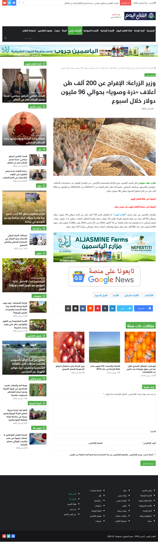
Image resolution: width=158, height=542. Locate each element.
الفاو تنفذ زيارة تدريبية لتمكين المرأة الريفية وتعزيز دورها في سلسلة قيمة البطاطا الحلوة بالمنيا (15, 414)
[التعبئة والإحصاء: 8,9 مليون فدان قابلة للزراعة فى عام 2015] (104, 347)
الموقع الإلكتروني (95, 442)
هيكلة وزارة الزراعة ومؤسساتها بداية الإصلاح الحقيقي (24, 140)
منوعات (98, 521)
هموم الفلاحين (45, 30)
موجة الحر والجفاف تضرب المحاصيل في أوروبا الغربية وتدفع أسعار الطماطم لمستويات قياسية (15, 390)
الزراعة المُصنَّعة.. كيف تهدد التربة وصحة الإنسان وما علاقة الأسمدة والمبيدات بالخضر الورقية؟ (15, 307)
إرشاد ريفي (122, 495)
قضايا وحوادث (95, 490)
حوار (125, 490)
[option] (24, 86)
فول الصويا (100, 295)
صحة (150, 521)
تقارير (125, 505)
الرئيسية (151, 30)
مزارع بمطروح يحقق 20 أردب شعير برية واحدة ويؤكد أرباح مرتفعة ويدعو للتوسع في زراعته (24, 217)
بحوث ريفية (122, 510)
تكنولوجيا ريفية (146, 515)
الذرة (115, 295)
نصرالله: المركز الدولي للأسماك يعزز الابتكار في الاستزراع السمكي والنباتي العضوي (15, 240)
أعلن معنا (72, 493)
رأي (100, 495)
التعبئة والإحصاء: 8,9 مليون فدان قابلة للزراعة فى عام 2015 (105, 367)
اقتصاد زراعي (75, 30)
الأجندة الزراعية (107, 30)
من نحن (73, 509)
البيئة (64, 30)
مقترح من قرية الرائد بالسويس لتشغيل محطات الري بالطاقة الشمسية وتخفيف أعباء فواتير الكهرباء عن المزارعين (27, 365)
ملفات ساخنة (121, 515)
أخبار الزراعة (139, 30)
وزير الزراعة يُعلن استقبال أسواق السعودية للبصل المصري (70, 367)
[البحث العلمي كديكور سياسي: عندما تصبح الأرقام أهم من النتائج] (37, 160)
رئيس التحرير (147, 490)
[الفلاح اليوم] (132, 16)
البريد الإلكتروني (149, 442)
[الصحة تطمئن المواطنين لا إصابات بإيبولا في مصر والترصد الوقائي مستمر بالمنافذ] (37, 439)
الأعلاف (148, 295)
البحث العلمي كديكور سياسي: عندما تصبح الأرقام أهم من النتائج (88, 3)
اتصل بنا (73, 498)
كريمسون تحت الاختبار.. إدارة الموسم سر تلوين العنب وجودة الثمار (27, 284)
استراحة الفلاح (29, 30)
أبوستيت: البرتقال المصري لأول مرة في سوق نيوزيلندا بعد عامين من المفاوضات (141, 368)
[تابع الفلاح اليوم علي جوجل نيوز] (105, 276)
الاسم (153, 431)
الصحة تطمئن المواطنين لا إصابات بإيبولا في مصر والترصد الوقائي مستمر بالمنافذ (15, 439)
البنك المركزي (131, 295)
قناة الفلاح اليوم (124, 30)
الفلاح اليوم (120, 214)
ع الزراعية (97, 500)
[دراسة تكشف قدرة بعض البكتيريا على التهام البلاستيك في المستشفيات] (37, 175)
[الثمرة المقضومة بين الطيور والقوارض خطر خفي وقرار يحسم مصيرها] (37, 325)
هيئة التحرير (72, 504)
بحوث (57, 30)
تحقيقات (98, 505)
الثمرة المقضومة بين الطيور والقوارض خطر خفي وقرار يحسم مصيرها (15, 324)
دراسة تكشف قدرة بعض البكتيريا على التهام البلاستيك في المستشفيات (15, 174)
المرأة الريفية (96, 510)
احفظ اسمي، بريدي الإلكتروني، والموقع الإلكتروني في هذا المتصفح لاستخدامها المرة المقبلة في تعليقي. (111, 454)
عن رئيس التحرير (70, 514)
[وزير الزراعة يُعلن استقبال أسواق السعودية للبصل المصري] (68, 347)
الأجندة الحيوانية (90, 30)
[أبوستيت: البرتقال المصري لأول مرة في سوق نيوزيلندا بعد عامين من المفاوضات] (140, 347)
